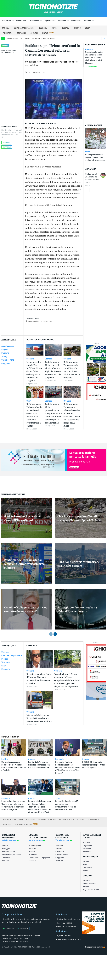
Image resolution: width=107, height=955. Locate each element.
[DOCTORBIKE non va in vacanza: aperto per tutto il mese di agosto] (94, 747)
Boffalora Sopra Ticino (41, 123)
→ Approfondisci (91, 66)
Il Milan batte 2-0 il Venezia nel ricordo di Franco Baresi (31, 38)
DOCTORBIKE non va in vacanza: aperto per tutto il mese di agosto (93, 765)
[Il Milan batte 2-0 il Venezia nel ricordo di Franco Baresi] (103, 175)
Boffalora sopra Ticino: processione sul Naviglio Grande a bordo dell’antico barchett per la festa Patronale (53, 413)
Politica (4, 759)
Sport (28, 401)
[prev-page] (86, 190)
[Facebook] (49, 328)
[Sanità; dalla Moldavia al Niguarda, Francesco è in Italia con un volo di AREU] (40, 747)
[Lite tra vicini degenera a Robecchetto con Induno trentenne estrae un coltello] (39, 700)
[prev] (100, 38)
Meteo (87, 151)
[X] (56, 328)
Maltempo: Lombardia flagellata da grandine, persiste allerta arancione (95, 157)
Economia (59, 759)
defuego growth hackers (94, 947)
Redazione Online (9, 50)
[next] (104, 38)
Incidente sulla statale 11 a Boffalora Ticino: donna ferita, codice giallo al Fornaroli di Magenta (94, 57)
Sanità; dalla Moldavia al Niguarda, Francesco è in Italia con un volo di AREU (39, 765)
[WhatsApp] (68, 328)
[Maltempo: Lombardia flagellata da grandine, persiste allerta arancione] (95, 138)
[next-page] (91, 190)
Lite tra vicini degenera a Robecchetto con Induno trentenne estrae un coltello (39, 718)
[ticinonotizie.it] (53, 6)
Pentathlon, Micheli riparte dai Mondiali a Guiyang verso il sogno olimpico (24, 563)
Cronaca (5, 46)
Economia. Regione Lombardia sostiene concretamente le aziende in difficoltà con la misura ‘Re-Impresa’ (67, 767)
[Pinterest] (62, 328)
